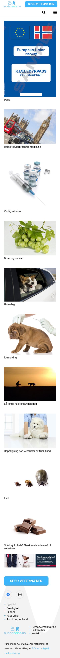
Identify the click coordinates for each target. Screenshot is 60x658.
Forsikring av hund (17, 619)
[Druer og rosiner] (30, 238)
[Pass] (30, 59)
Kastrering (12, 615)
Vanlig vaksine (12, 211)
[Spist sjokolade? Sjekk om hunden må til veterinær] (30, 525)
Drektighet (12, 608)
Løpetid (11, 604)
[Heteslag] (30, 285)
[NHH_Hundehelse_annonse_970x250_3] (30, 560)
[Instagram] (20, 594)
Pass (7, 99)
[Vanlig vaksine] (30, 182)
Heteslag (9, 304)
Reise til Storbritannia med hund (22, 146)
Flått (6, 498)
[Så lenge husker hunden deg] (30, 384)
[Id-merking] (30, 334)
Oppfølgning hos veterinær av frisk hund (27, 451)
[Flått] (30, 478)
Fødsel (10, 612)
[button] (44, 12)
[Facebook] (8, 594)
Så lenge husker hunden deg (20, 403)
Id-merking (10, 357)
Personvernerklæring (44, 627)
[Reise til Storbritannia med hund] (30, 126)
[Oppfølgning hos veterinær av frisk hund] (30, 431)
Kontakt (36, 633)
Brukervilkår (38, 630)
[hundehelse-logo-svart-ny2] (12, 4)
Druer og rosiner (13, 258)
